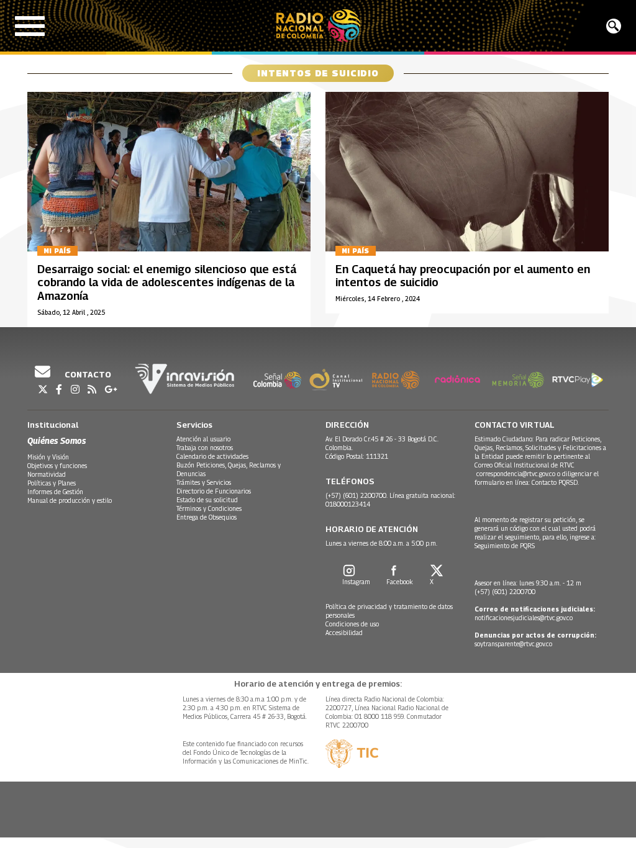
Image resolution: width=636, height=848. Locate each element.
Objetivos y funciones (57, 465)
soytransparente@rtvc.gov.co (513, 643)
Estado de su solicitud (207, 499)
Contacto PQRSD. (556, 482)
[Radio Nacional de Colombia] (318, 25)
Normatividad (46, 474)
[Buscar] (613, 26)
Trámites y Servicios (203, 482)
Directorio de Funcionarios (213, 491)
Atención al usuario (203, 439)
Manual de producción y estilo (69, 500)
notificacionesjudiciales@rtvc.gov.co (524, 617)
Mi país (57, 251)
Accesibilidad (344, 632)
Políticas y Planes (51, 483)
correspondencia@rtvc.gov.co (515, 473)
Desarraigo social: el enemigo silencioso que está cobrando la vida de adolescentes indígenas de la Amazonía (166, 282)
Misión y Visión (48, 457)
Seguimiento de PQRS (505, 545)
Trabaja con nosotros (204, 447)
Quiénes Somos (56, 440)
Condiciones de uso (352, 624)
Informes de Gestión (55, 491)
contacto (87, 374)
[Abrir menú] (30, 26)
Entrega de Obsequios (206, 517)
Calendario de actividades (212, 456)
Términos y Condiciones (209, 508)
